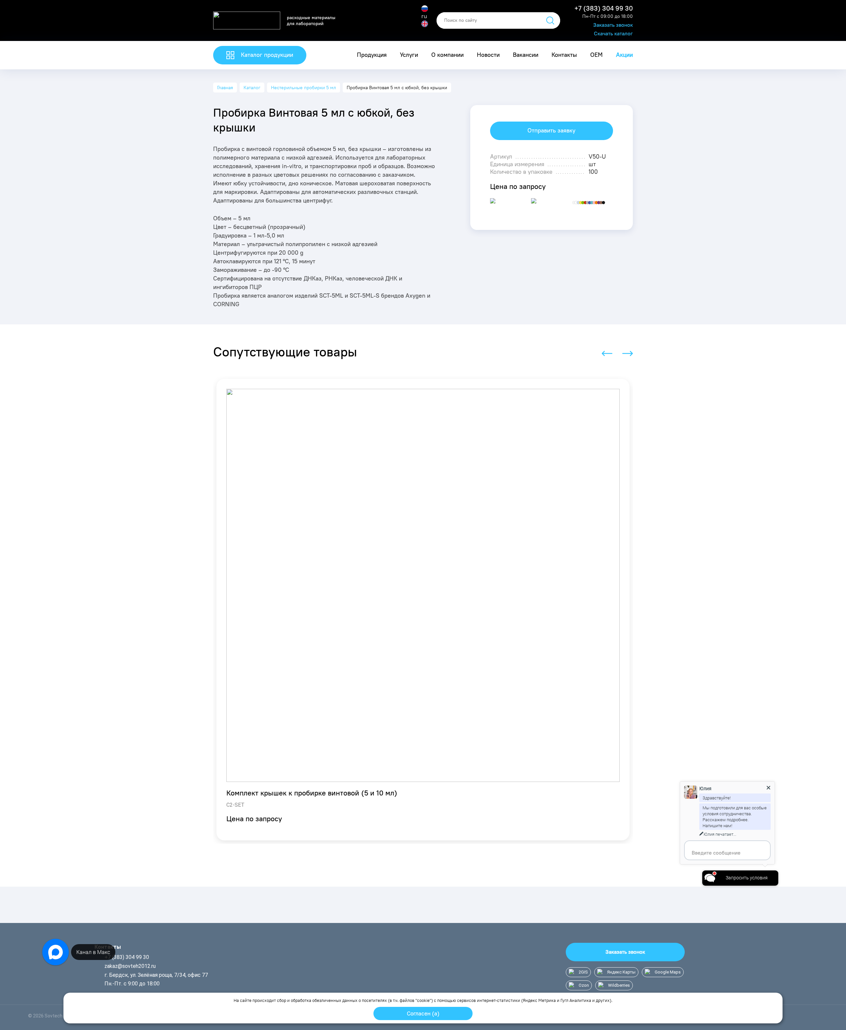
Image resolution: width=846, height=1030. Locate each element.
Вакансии (525, 54)
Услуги (409, 54)
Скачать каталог (613, 33)
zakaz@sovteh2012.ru (130, 966)
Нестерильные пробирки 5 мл (303, 88)
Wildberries (619, 985)
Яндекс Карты (621, 972)
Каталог (252, 88)
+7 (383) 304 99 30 (603, 8)
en (424, 31)
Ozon (584, 985)
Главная (225, 88)
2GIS (583, 972)
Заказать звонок (613, 25)
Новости (488, 54)
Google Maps (668, 972)
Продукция (372, 54)
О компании (447, 54)
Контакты (564, 54)
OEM (596, 54)
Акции (624, 54)
